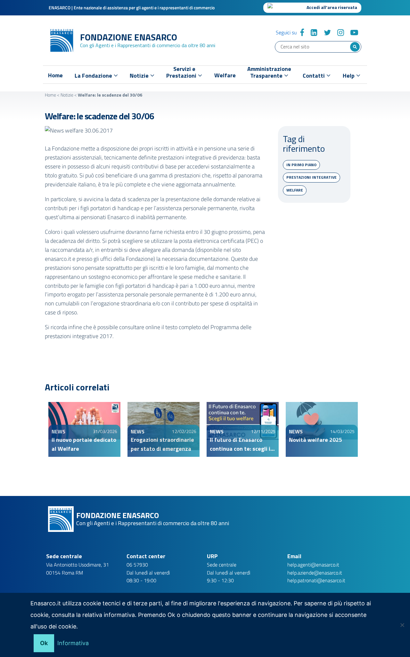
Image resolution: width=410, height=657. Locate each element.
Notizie (67, 94)
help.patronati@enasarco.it (316, 580)
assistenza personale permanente (196, 208)
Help (349, 75)
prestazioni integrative (311, 177)
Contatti (314, 75)
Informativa (73, 643)
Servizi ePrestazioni (182, 73)
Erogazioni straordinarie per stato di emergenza (162, 444)
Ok (44, 643)
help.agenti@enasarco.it (313, 564)
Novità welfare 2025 (315, 439)
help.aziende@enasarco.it (314, 572)
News (58, 431)
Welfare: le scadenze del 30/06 (99, 116)
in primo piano (301, 165)
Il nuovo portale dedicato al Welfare (84, 444)
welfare (294, 190)
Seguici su (286, 32)
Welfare (225, 75)
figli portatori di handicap (109, 208)
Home (55, 75)
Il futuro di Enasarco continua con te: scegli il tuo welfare (241, 444)
